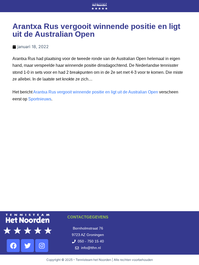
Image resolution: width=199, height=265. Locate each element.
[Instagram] (41, 245)
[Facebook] (13, 245)
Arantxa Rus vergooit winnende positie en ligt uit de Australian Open (95, 92)
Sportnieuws (39, 99)
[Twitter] (27, 245)
